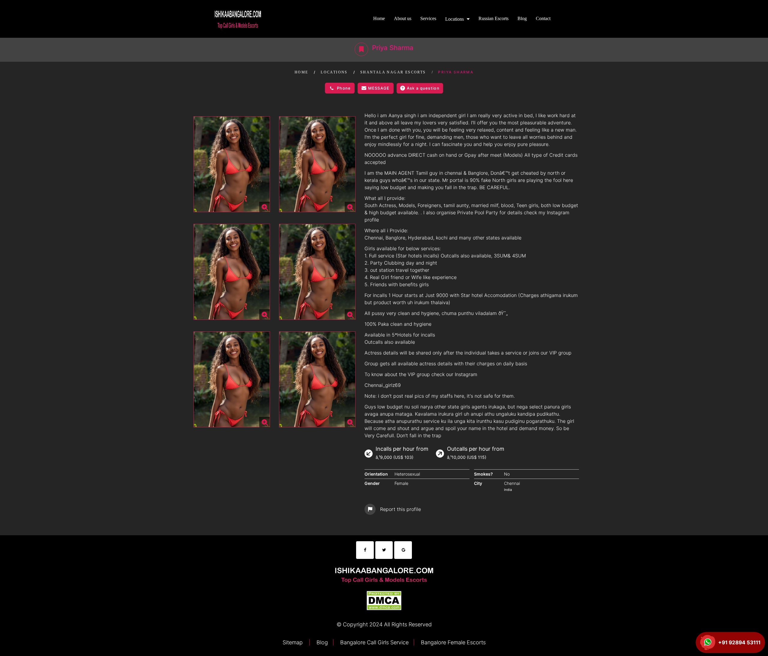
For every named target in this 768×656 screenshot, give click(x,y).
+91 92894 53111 (739, 643)
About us (402, 18)
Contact (543, 18)
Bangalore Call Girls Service (374, 642)
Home (379, 18)
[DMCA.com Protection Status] (384, 600)
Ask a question (423, 88)
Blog (522, 18)
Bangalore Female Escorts (452, 642)
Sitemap (293, 642)
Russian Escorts (493, 18)
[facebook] (365, 550)
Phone (344, 88)
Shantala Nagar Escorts (393, 72)
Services (428, 18)
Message (379, 88)
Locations (454, 19)
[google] (403, 550)
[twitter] (384, 550)
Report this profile (400, 509)
